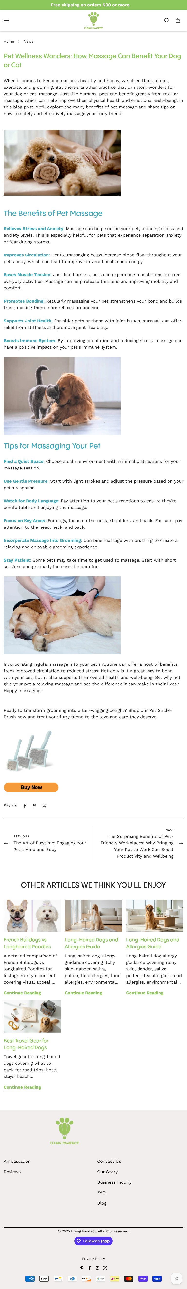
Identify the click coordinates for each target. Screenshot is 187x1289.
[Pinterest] (34, 806)
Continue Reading (22, 992)
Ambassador (17, 1161)
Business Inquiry (114, 1182)
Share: (10, 805)
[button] (177, 20)
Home (9, 41)
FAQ (101, 1192)
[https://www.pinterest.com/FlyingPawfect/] (82, 1268)
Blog (102, 1203)
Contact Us (109, 1161)
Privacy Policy (93, 1258)
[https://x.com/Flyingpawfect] (105, 1268)
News (29, 41)
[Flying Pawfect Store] (93, 20)
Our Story (107, 1171)
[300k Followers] (90, 1268)
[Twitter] (44, 806)
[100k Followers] (97, 1268)
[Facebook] (25, 806)
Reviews (12, 1171)
